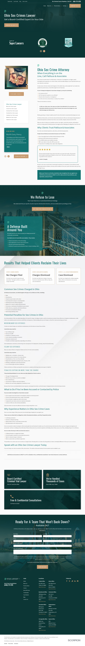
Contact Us (25, 599)
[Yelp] (69, 581)
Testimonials (10, 1)
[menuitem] (16, 106)
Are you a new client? (17, 543)
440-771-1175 (77, 1)
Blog (20, 1)
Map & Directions (42, 587)
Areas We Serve (26, 590)
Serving (64, 5)
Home (44, 5)
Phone (14, 538)
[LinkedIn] (75, 581)
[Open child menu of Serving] (67, 5)
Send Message (42, 567)
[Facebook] (66, 581)
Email (44, 538)
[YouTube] (77, 581)
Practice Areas (57, 5)
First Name (15, 534)
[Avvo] (72, 581)
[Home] (12, 579)
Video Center (24, 1)
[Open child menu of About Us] (52, 5)
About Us (49, 5)
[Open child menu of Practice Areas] (61, 5)
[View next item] (44, 51)
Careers (25, 588)
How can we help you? (18, 548)
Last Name (45, 534)
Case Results (15, 1)
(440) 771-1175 (56, 175)
